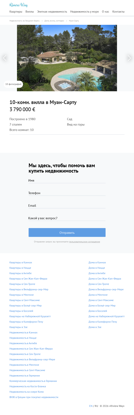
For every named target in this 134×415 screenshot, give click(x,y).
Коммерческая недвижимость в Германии (33, 381)
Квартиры (15, 11)
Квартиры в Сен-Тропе (22, 284)
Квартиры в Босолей (21, 310)
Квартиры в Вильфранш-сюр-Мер (28, 289)
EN (90, 405)
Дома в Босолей (98, 310)
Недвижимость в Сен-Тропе (25, 354)
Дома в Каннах (97, 262)
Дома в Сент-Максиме (101, 300)
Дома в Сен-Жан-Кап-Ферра (105, 278)
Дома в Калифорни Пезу (103, 321)
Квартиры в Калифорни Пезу (26, 321)
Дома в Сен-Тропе (99, 284)
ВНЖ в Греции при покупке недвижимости (33, 397)
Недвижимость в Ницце (22, 337)
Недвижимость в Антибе (23, 343)
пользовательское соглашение (84, 241)
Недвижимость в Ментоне (24, 364)
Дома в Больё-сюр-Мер (102, 305)
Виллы (29, 11)
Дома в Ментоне (98, 294)
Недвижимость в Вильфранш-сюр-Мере (32, 359)
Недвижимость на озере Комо (26, 391)
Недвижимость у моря (84, 11)
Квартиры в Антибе (20, 273)
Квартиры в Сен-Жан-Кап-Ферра (28, 278)
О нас (105, 11)
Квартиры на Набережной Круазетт (30, 316)
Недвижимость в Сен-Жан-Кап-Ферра (31, 348)
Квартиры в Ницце (20, 267)
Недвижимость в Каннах (23, 332)
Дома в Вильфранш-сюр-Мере (106, 289)
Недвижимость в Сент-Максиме (27, 370)
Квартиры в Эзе (18, 327)
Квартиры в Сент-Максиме (24, 300)
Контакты (118, 11)
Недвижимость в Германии (24, 375)
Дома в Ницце (97, 267)
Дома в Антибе (97, 273)
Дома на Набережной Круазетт (107, 316)
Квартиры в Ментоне (21, 294)
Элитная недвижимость (52, 11)
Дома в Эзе (95, 327)
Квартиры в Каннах (20, 262)
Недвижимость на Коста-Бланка (27, 386)
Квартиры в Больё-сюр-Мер (25, 305)
